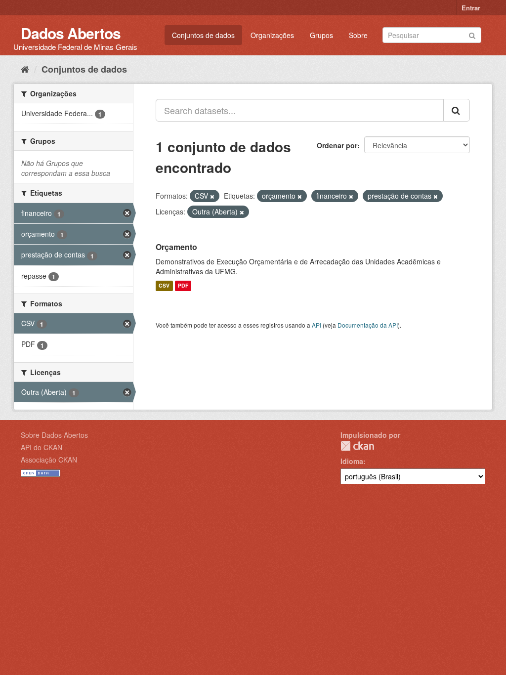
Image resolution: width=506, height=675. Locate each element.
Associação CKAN (49, 459)
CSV (164, 286)
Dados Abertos (71, 32)
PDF (183, 286)
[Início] (25, 68)
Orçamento (176, 247)
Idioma (351, 461)
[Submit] (472, 34)
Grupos (321, 35)
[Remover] (212, 196)
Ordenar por (337, 145)
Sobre (358, 35)
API (316, 325)
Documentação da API (367, 325)
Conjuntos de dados (203, 35)
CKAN (357, 446)
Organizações (272, 35)
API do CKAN (41, 447)
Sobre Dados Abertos (54, 435)
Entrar (471, 7)
